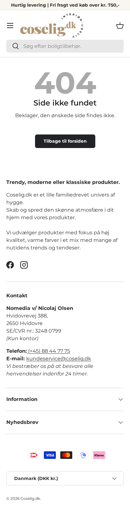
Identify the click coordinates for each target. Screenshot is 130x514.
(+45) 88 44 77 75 (49, 351)
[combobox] (65, 46)
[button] (120, 25)
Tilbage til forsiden (65, 141)
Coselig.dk (30, 498)
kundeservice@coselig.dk (58, 359)
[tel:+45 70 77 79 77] (27, 351)
